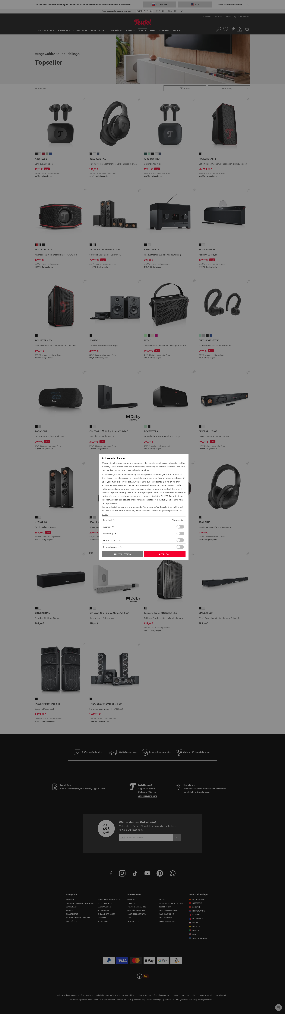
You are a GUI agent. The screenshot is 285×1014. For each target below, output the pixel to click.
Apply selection (122, 554)
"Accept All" (131, 492)
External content (111, 547)
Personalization (110, 540)
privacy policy (168, 510)
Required (107, 520)
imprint (105, 514)
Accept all (165, 554)
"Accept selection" (110, 503)
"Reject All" (129, 481)
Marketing (108, 533)
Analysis (107, 526)
